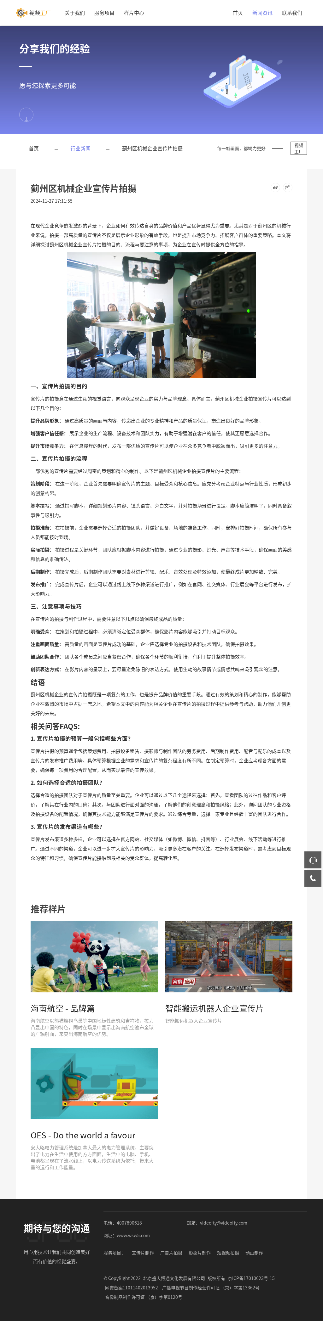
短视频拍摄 (228, 1252)
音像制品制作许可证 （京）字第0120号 (143, 1297)
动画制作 (254, 1252)
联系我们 (292, 12)
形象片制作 (200, 1252)
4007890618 (129, 1223)
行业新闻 (80, 148)
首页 (238, 12)
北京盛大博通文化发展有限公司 (174, 1278)
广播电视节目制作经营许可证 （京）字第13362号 (211, 1287)
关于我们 (75, 12)
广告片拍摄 (171, 1252)
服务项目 (104, 12)
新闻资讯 (262, 12)
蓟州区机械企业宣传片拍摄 (152, 148)
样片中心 (134, 12)
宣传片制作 (143, 1252)
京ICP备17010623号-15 (251, 1278)
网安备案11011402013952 (131, 1287)
